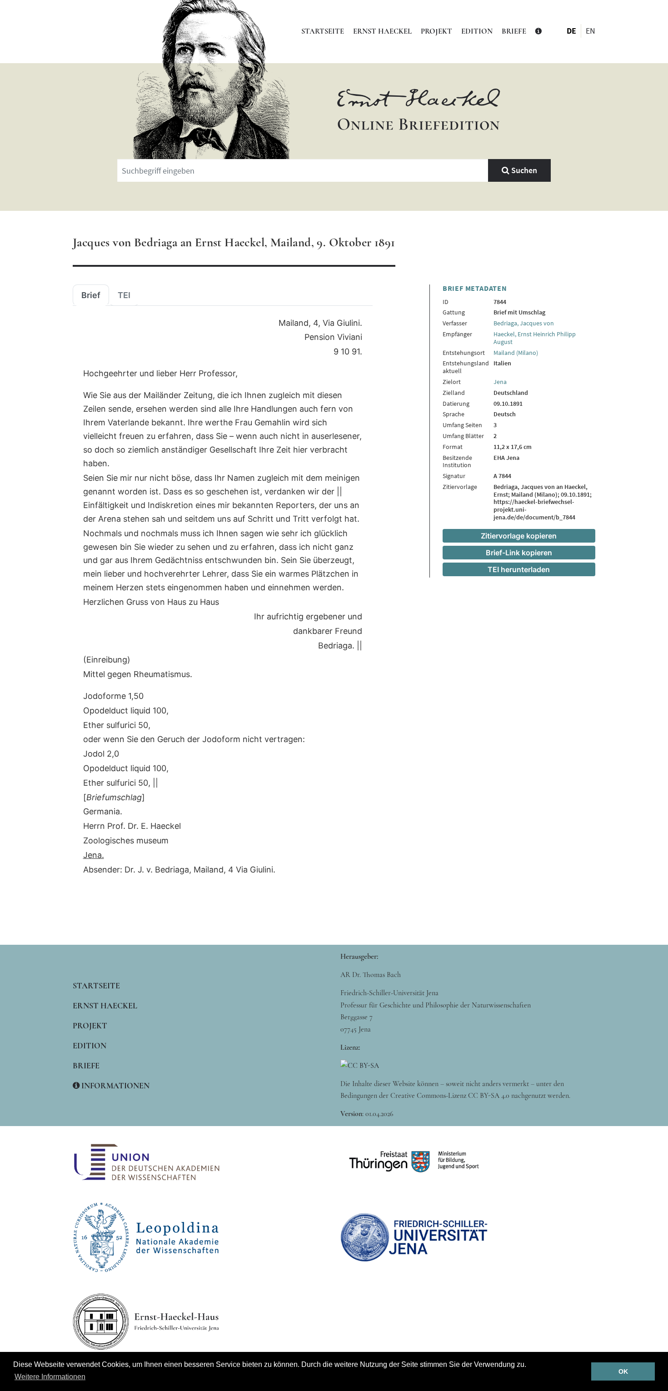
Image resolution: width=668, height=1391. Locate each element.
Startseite (322, 31)
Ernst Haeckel (382, 31)
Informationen (115, 1086)
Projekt (436, 31)
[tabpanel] (223, 596)
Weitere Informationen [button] (50, 1377)
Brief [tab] (90, 295)
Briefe (514, 31)
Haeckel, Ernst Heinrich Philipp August (535, 338)
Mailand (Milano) (516, 353)
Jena (500, 382)
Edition (477, 31)
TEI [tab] (124, 295)
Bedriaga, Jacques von (524, 323)
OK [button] (623, 1371)
